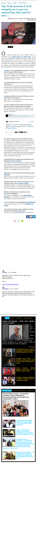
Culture (9, 3)
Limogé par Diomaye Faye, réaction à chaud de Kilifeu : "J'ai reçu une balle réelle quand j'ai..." (24, 423)
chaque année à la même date (21, 56)
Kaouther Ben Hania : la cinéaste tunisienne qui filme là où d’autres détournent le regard (25, 361)
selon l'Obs (21, 211)
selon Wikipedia (30, 202)
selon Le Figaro (24, 183)
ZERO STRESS (23, 3)
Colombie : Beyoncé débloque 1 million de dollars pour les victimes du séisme (25, 379)
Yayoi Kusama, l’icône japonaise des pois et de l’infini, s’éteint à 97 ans (25, 369)
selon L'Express (17, 161)
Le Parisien (7, 96)
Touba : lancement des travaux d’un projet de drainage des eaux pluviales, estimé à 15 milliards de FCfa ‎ (25, 432)
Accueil (3, 3)
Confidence (19, 318)
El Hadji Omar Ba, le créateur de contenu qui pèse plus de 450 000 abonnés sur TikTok (25, 350)
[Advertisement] (17, 481)
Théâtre (15, 3)
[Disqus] (18, 246)
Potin (12, 318)
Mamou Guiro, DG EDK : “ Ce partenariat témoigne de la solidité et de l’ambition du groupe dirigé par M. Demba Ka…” (25, 455)
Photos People (28, 318)
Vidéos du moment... (7, 390)
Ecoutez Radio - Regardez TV (20, 390)
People (7, 318)
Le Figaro (7, 70)
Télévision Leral (31, 390)
